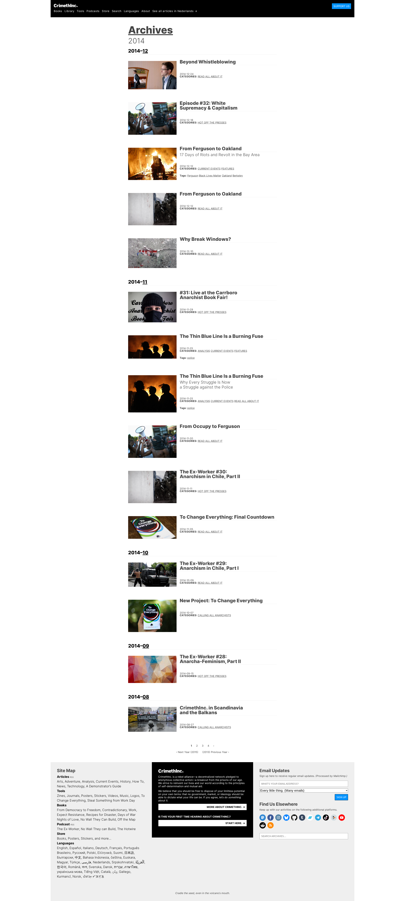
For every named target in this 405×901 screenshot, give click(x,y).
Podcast (63, 824)
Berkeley (238, 175)
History (125, 781)
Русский (78, 853)
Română (74, 867)
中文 (78, 857)
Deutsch (101, 848)
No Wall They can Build (98, 829)
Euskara (129, 857)
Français (115, 848)
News (61, 786)
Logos (134, 796)
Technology (75, 786)
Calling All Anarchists (214, 615)
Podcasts (93, 11)
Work (132, 810)
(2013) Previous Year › (215, 752)
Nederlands (101, 862)
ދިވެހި (114, 872)
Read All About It (210, 76)
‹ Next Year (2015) (187, 752)
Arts (60, 781)
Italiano (88, 848)
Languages (131, 11)
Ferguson (192, 175)
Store (105, 11)
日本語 (129, 853)
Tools (80, 11)
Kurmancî (64, 876)
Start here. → (235, 823)
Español (75, 848)
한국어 (61, 867)
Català (105, 872)
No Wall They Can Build (98, 819)
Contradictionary (114, 810)
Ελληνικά (104, 853)
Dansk (107, 867)
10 (145, 552)
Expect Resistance (70, 815)
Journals (73, 796)
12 (145, 51)
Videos (113, 796)
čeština (116, 857)
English (62, 848)
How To (138, 781)
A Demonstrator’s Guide (103, 786)
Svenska (95, 867)
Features (227, 168)
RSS (72, 777)
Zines (61, 796)
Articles (63, 777)
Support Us (341, 6)
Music (124, 796)
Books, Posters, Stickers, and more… (84, 838)
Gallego (124, 872)
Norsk (76, 876)
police (191, 357)
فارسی (86, 862)
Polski (91, 853)
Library (69, 11)
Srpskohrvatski (123, 862)
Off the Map (126, 819)
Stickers (100, 796)
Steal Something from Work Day (111, 800)
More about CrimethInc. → (226, 807)
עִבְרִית (118, 867)
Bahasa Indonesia (96, 857)
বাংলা (84, 867)
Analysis (204, 350)
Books (58, 11)
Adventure (72, 781)
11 (145, 282)
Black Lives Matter (210, 175)
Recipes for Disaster (101, 815)
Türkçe (75, 862)
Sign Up (341, 797)
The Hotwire (126, 829)
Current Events (209, 168)
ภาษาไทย (130, 867)
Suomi (118, 853)
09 (146, 646)
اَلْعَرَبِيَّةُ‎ (139, 862)
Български (65, 857)
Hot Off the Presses (212, 122)
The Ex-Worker (68, 829)
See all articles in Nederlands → (174, 11)
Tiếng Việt (91, 872)
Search (117, 11)
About (145, 11)
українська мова (69, 872)
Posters (86, 796)
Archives (150, 30)
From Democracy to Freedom (78, 810)
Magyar (62, 862)
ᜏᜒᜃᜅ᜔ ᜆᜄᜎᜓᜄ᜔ (93, 876)
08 (146, 697)
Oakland (227, 175)
